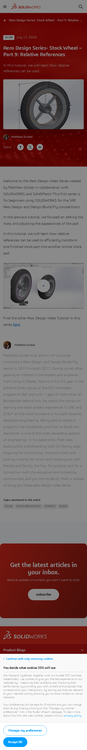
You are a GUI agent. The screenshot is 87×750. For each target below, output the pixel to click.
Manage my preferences (25, 730)
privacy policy (73, 715)
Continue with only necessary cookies (29, 658)
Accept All (15, 742)
